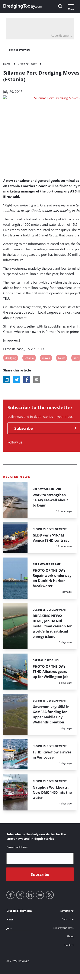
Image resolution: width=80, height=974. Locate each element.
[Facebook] (10, 895)
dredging (10, 358)
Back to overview (19, 49)
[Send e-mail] (40, 895)
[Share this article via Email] (36, 379)
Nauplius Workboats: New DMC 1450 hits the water (52, 792)
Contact (69, 945)
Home (6, 64)
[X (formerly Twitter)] (20, 895)
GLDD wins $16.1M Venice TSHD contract (51, 538)
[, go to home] (22, 6)
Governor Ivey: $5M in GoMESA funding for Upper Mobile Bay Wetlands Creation (51, 714)
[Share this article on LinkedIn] (6, 379)
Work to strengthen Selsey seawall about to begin (50, 500)
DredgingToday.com (19, 910)
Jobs (9, 928)
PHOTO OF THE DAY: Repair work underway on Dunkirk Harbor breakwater (52, 578)
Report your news (63, 928)
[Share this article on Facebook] (26, 379)
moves (46, 358)
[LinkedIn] (30, 895)
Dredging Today (26, 64)
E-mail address (17, 847)
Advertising (67, 910)
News (61, 358)
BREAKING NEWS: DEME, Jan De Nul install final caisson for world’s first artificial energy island (52, 626)
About (70, 936)
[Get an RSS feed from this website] (50, 895)
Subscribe (68, 919)
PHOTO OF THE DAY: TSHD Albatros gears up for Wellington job (50, 671)
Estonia (29, 358)
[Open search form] (60, 6)
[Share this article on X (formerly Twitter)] (16, 379)
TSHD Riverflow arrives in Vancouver (52, 755)
